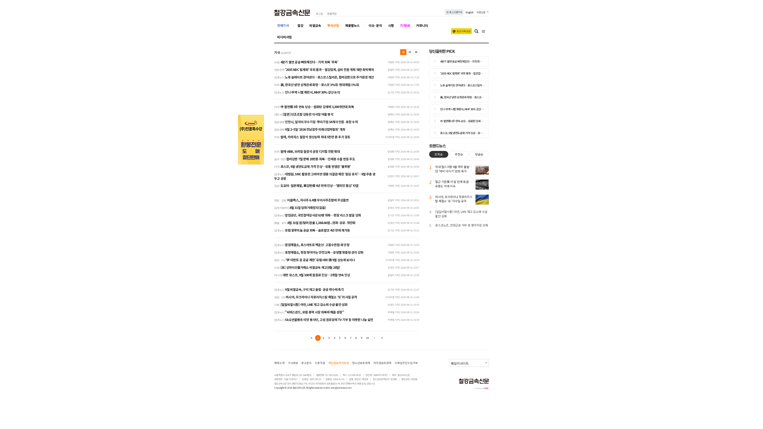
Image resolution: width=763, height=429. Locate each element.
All (307, 387)
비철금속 (315, 25)
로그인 (319, 13)
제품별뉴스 (352, 25)
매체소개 (279, 363)
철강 (300, 25)
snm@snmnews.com (341, 387)
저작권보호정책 (382, 363)
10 (367, 338)
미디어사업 (284, 37)
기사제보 (293, 363)
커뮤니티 (422, 25)
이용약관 (320, 363)
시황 (391, 25)
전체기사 (283, 25)
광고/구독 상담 (463, 31)
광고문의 (306, 363)
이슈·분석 (375, 25)
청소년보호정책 (361, 363)
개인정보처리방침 (338, 363)
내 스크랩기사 (455, 12)
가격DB (405, 25)
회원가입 (332, 13)
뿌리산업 (333, 25)
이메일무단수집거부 (406, 363)
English (469, 12)
